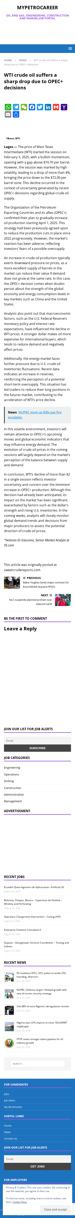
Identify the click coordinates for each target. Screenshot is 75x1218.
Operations (11, 774)
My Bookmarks (13, 1107)
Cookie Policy (19, 1202)
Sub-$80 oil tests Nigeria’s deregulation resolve (43, 1006)
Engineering (12, 767)
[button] (69, 48)
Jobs (6, 1094)
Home (7, 1125)
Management (13, 801)
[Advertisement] (39, 32)
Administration (14, 794)
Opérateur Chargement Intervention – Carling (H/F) (32, 916)
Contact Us (10, 1138)
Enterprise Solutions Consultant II (22, 930)
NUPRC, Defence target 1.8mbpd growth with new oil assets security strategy (42, 991)
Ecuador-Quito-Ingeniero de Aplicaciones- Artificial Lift (34, 887)
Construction (12, 788)
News (7, 1132)
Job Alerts (9, 1100)
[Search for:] (37, 1063)
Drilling (9, 781)
